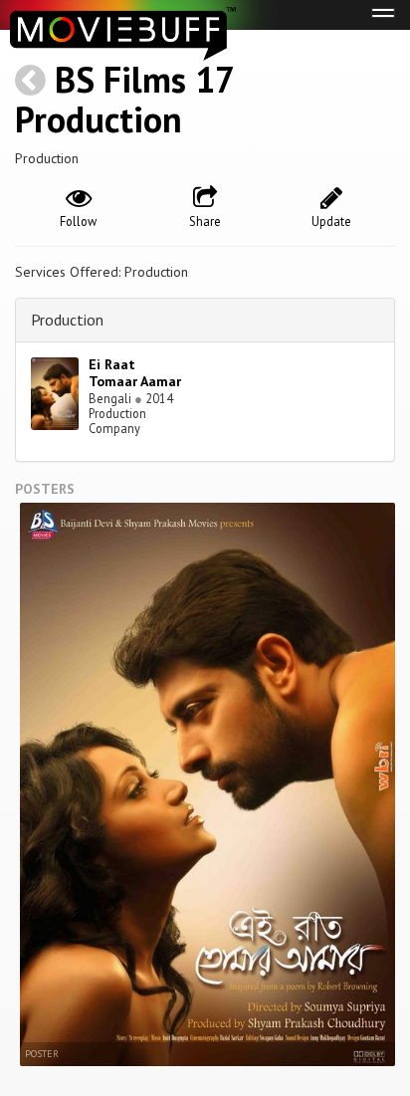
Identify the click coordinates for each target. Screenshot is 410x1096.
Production (67, 319)
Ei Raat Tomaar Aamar (135, 372)
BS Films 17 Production (124, 99)
